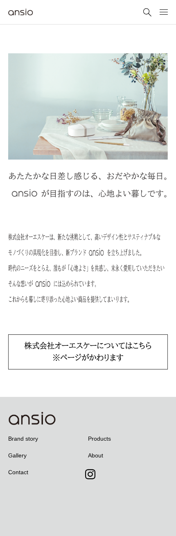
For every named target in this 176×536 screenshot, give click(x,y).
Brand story (23, 438)
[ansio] (50, 12)
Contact (18, 472)
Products (99, 438)
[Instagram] (88, 495)
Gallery (17, 455)
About (95, 455)
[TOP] (166, 526)
